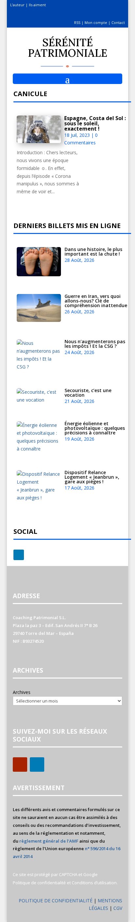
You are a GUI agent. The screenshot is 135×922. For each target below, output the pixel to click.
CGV (117, 908)
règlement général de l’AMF (48, 841)
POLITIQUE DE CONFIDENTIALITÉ (55, 900)
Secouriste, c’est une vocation (88, 392)
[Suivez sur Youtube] (20, 764)
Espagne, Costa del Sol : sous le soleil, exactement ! (95, 123)
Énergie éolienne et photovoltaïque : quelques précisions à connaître (95, 428)
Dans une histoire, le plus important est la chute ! (93, 251)
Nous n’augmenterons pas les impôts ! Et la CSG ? (95, 343)
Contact (118, 22)
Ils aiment (37, 4)
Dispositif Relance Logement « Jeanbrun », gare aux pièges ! (92, 477)
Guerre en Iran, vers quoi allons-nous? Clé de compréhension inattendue (96, 300)
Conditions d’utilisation (94, 883)
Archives (21, 692)
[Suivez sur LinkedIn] (18, 555)
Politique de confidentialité (39, 883)
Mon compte (96, 22)
